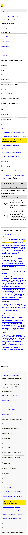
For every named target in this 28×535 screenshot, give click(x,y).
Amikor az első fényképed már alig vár (9, 36)
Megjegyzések (4, 55)
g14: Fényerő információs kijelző (16, 346)
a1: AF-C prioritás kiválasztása (9, 239)
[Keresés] (15, 28)
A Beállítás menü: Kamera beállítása (10, 149)
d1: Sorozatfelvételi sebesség (9, 278)
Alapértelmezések (6, 128)
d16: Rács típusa (15, 294)
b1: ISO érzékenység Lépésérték (10, 258)
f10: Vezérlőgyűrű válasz (18, 325)
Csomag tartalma (5, 41)
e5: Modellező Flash (19, 307)
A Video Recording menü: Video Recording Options (14, 136)
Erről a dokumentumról (6, 46)
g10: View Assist (13, 343)
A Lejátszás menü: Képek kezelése (10, 145)
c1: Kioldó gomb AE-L (7, 271)
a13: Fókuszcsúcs (18, 250)
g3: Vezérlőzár (9, 336)
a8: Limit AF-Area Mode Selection (15, 245)
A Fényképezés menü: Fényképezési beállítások (13, 132)
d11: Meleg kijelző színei (13, 289)
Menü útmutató (17, 175)
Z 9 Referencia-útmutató (8, 175)
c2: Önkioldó (15, 271)
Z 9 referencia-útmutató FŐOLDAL (9, 16)
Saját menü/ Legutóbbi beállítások (11, 156)
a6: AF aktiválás (13, 244)
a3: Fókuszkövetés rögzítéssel (15, 241)
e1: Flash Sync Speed (7, 304)
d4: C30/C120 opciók (12, 281)
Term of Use (5, 364)
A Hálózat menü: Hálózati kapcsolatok (11, 152)
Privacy (4, 362)
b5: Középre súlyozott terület (16, 263)
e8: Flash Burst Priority (13, 310)
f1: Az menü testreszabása (9, 315)
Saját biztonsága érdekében (7, 51)
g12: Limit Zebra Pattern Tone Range (14, 344)
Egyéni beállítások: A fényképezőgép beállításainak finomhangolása (11, 140)
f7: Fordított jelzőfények (15, 322)
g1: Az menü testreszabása (9, 335)
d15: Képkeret (7, 294)
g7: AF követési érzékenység (14, 339)
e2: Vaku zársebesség (17, 304)
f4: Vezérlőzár (10, 319)
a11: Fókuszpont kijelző (17, 248)
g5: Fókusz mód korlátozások (14, 338)
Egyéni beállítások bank (7, 234)
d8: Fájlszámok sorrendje (14, 286)
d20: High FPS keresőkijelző (12, 299)
